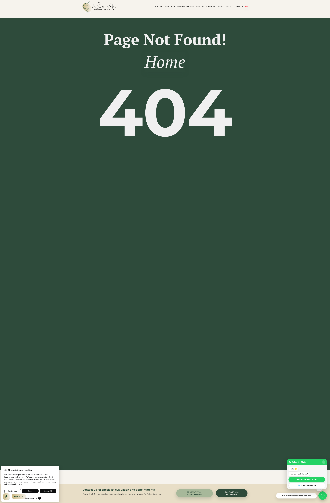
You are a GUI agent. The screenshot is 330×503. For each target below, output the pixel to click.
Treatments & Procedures (179, 6)
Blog (229, 6)
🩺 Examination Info (307, 485)
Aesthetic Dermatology (210, 6)
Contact (238, 6)
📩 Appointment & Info (307, 479)
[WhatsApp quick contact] (322, 495)
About (158, 6)
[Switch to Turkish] (246, 7)
